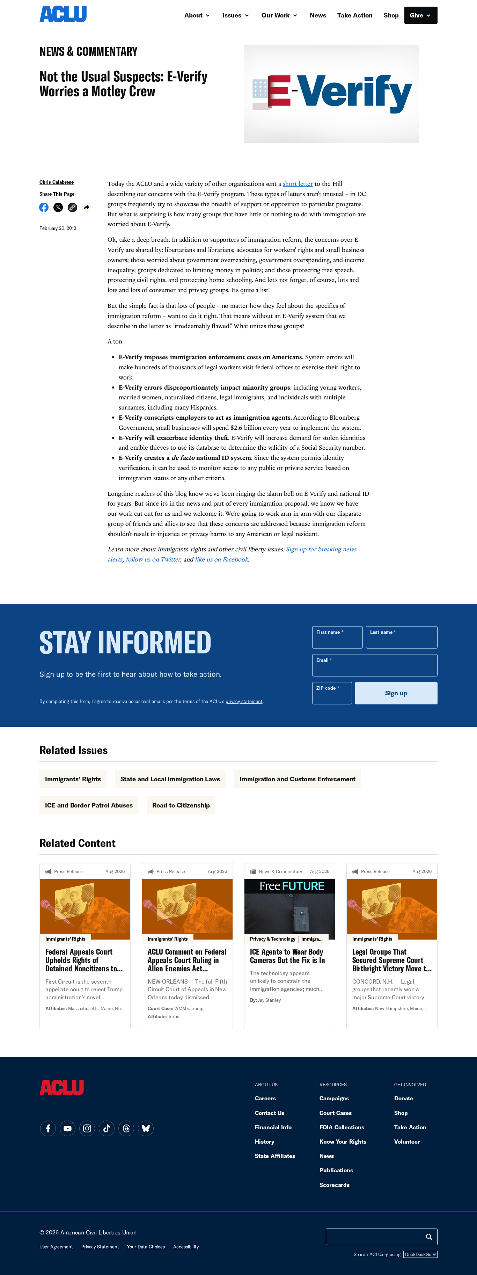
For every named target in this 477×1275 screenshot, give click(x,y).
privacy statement (244, 701)
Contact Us (269, 1112)
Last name (381, 632)
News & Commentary (86, 53)
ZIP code (326, 688)
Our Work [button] (277, 15)
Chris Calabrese (56, 182)
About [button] (194, 15)
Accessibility (186, 1246)
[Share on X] (58, 209)
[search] (429, 1237)
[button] (72, 208)
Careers (265, 1098)
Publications (336, 1170)
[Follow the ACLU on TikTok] (106, 1128)
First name (328, 632)
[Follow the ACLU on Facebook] (47, 1128)
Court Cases (336, 1112)
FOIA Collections (342, 1127)
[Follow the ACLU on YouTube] (67, 1128)
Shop (391, 15)
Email (322, 660)
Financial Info (273, 1127)
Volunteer (407, 1141)
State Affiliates (275, 1155)
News (318, 15)
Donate (403, 1098)
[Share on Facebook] (44, 209)
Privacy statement (100, 1246)
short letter (298, 184)
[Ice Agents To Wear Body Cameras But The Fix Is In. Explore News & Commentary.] (289, 945)
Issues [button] (232, 15)
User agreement (56, 1246)
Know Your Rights (343, 1141)
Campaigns (334, 1098)
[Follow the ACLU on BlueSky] (145, 1128)
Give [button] (417, 15)
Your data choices (146, 1246)
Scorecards (335, 1184)
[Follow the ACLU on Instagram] (87, 1128)
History (264, 1141)
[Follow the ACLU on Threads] (126, 1128)
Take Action (355, 15)
